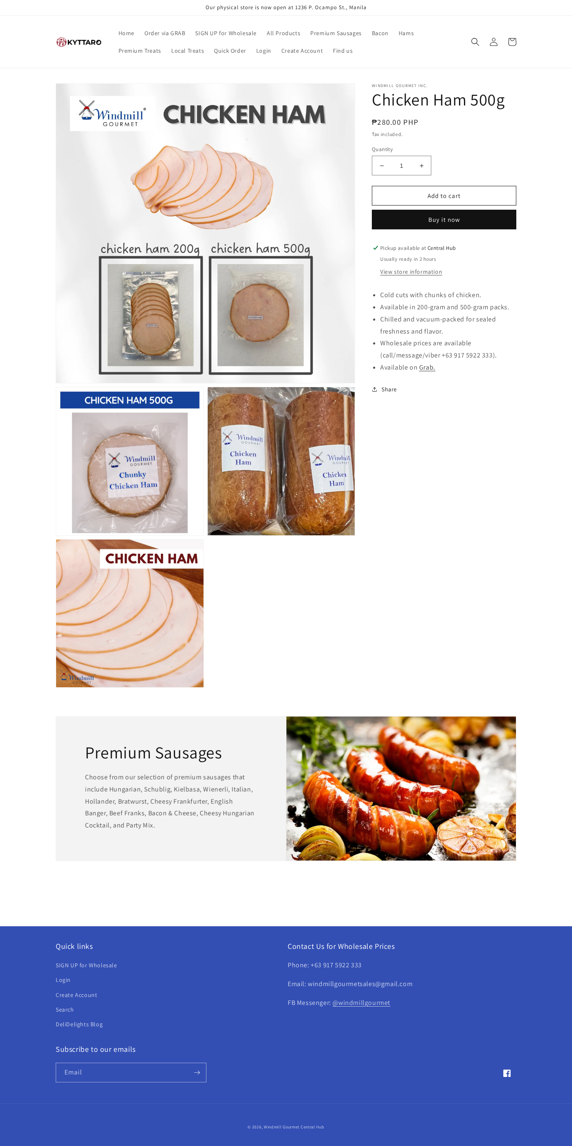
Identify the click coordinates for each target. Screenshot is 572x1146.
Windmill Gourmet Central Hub (294, 1127)
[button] (475, 42)
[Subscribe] (197, 1072)
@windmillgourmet (361, 1002)
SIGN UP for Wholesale (86, 965)
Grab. (427, 367)
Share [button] (389, 389)
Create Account (76, 995)
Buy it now (444, 220)
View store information (411, 271)
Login (63, 980)
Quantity (382, 149)
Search (65, 1009)
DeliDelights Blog (79, 1024)
